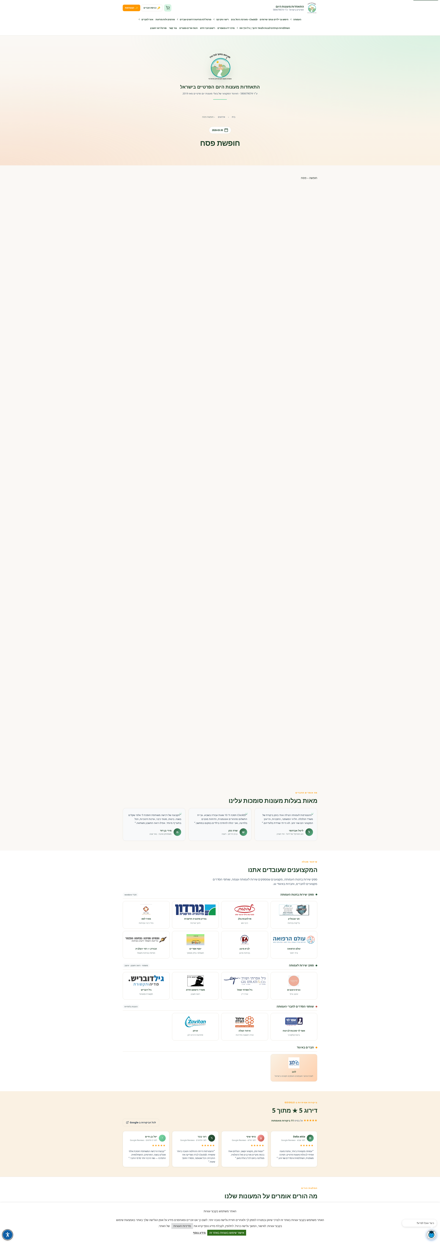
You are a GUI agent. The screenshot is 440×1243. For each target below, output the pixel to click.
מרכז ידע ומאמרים (226, 28)
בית (233, 116)
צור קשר (173, 28)
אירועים (221, 116)
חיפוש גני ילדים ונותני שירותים (274, 19)
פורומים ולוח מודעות (165, 19)
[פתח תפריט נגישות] (7, 1235)
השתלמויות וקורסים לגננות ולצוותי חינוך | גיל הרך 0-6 (265, 28)
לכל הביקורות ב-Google (139, 1121)
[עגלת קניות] (167, 8)
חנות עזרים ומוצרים (188, 28)
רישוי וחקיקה (222, 19)
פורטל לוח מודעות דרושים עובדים (195, 19)
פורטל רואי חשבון (158, 28)
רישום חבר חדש (207, 28)
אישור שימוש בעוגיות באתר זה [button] (226, 1233)
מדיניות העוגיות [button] (182, 1226)
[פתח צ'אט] (431, 1234)
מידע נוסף (199, 1233)
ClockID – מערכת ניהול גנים (244, 19)
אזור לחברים (147, 19)
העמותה (297, 19)
